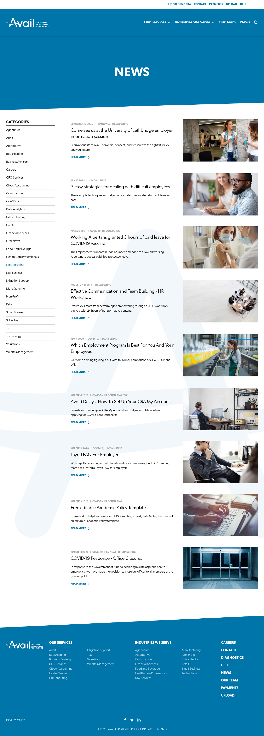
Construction (14, 193)
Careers (11, 169)
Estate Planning (16, 217)
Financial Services (17, 233)
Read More (78, 157)
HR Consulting (15, 265)
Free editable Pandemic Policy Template (108, 508)
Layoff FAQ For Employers (95, 455)
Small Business (15, 312)
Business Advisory (17, 161)
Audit (9, 138)
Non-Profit (12, 296)
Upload (231, 4)
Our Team (227, 22)
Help (243, 4)
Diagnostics (232, 658)
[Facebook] (125, 720)
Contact (200, 4)
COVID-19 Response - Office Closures (106, 558)
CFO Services (14, 177)
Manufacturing (15, 288)
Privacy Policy (15, 720)
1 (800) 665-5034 (179, 4)
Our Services (155, 22)
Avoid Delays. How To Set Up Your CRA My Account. (121, 402)
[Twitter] (132, 720)
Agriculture (13, 130)
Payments (216, 4)
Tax (8, 328)
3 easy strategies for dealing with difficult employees (120, 187)
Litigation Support (17, 280)
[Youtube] (139, 720)
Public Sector (190, 659)
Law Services (14, 272)
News (245, 22)
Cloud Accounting (18, 185)
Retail (9, 304)
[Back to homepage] (27, 22)
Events (10, 225)
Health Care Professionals (22, 257)
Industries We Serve (192, 22)
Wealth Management (19, 352)
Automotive (13, 146)
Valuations (13, 344)
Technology (13, 336)
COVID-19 (12, 201)
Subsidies (12, 320)
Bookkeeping (14, 154)
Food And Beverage (18, 249)
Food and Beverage (147, 668)
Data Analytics (15, 209)
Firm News (13, 241)
